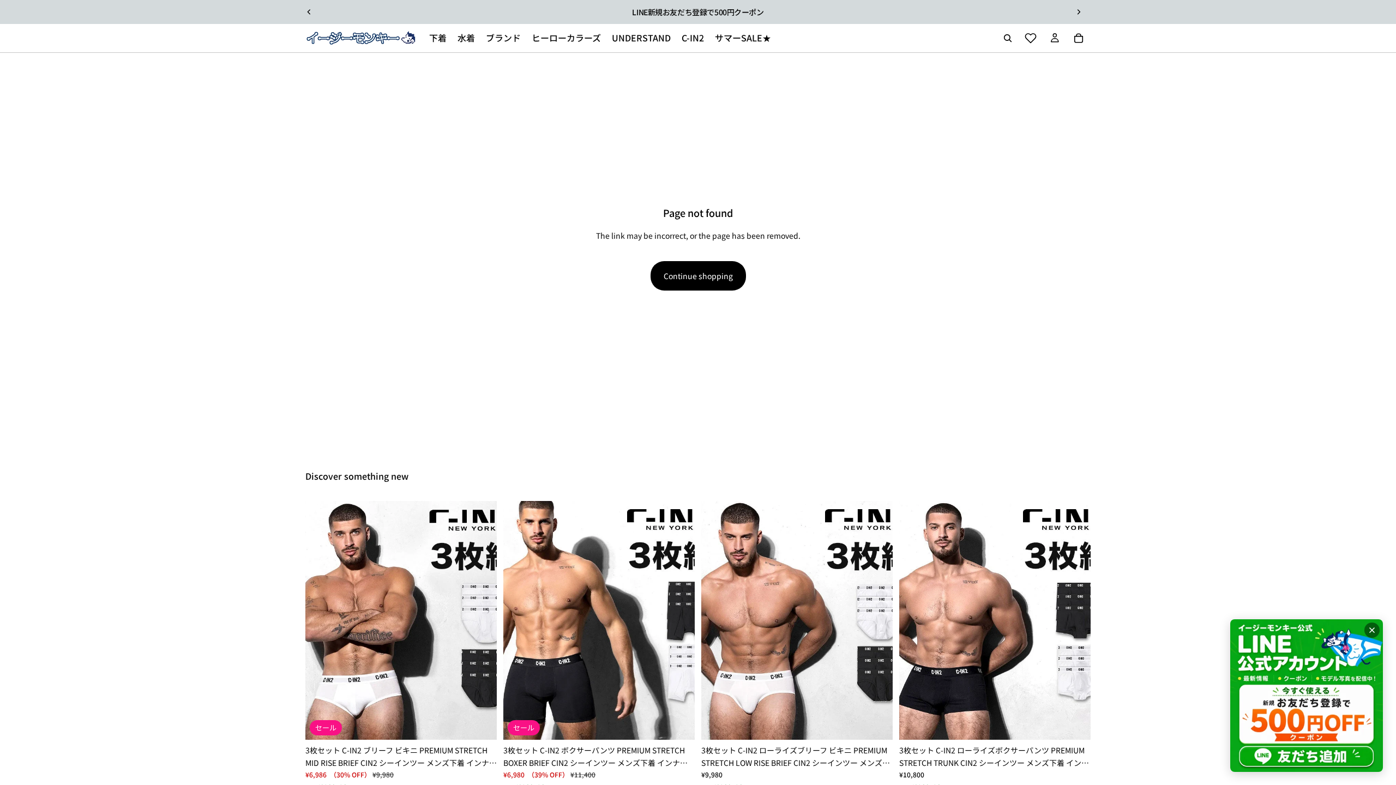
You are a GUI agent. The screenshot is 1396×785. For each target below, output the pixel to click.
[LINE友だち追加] (1306, 695)
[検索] (1008, 38)
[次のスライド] (1079, 12)
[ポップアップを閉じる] (1372, 630)
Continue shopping (698, 275)
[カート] (1079, 38)
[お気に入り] (1031, 38)
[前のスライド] (309, 12)
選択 (489, 722)
